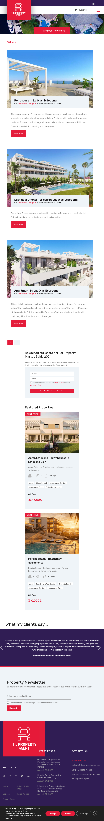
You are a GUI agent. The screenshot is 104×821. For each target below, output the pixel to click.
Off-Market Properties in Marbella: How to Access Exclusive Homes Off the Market (48, 763)
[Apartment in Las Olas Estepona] (50, 269)
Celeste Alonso (85, 770)
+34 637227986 (79, 760)
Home (5, 786)
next (99, 648)
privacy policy (35, 385)
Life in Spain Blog (23, 787)
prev (1, 648)
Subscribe (14, 708)
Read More (18, 133)
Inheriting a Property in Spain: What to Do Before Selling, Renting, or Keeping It (51, 788)
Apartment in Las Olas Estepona (36, 290)
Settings (84, 813)
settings (8, 818)
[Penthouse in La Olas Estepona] (50, 79)
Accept (53, 813)
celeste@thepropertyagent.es (86, 765)
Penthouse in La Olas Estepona (35, 100)
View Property (52, 445)
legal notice (59, 382)
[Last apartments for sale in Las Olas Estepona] (50, 178)
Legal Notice (23, 794)
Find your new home (53, 30)
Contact (7, 794)
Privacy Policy (9, 799)
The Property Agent (26, 103)
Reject (68, 813)
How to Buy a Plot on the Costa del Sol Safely (49, 776)
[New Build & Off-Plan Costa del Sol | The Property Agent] (18, 18)
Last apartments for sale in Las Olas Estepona (46, 199)
